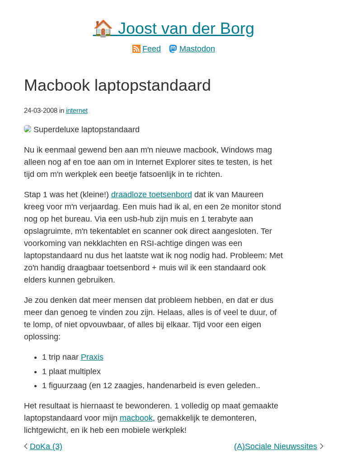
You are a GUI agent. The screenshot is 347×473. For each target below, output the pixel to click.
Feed (151, 48)
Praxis (92, 357)
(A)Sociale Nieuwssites (275, 446)
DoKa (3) (46, 446)
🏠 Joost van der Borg (173, 28)
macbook (136, 417)
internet (77, 110)
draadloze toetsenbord (151, 194)
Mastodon (197, 48)
